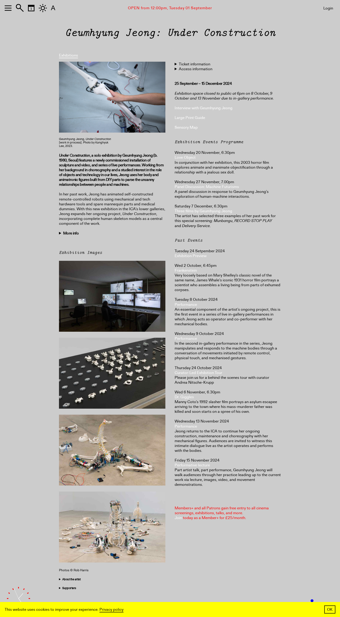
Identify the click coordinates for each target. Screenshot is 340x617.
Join (178, 517)
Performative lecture (192, 465)
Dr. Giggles (184, 397)
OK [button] (330, 609)
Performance (186, 304)
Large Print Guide (190, 117)
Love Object (185, 157)
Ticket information (194, 64)
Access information (195, 69)
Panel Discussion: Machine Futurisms (207, 186)
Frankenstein (186, 270)
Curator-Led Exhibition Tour (198, 372)
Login (328, 8)
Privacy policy (111, 609)
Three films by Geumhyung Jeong (203, 211)
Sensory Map (186, 127)
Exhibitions (68, 55)
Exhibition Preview (191, 255)
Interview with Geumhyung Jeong (203, 108)
